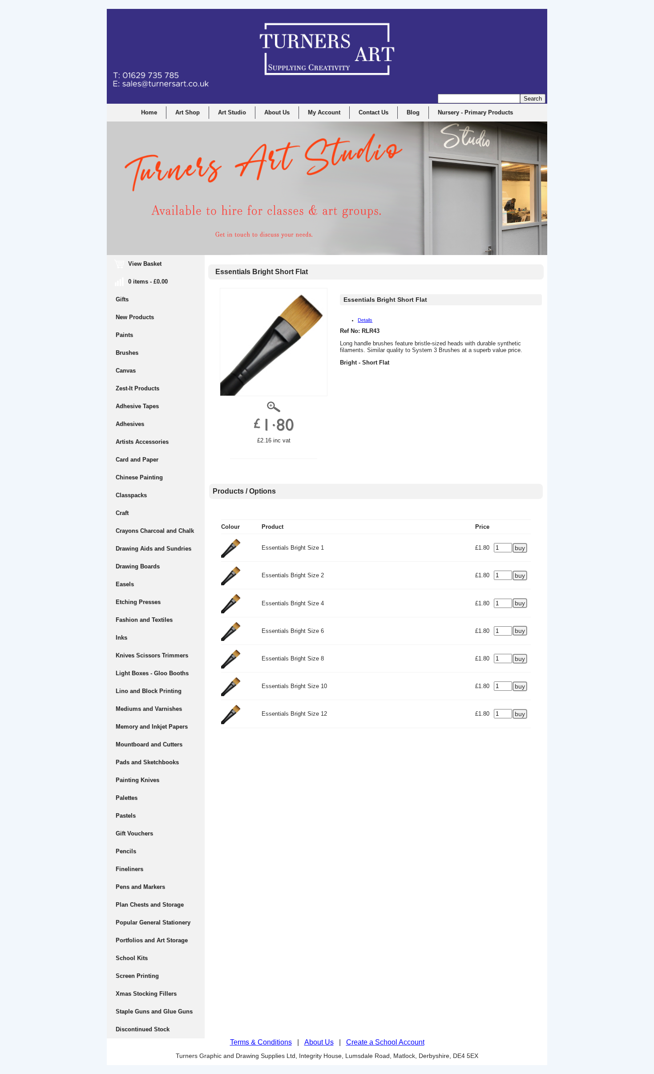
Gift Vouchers (134, 833)
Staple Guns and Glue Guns (154, 1011)
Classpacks (131, 495)
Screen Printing (137, 976)
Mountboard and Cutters (149, 744)
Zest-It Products (137, 388)
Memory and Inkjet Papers (152, 726)
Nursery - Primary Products (475, 112)
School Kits (132, 958)
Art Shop (187, 112)
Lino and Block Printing (149, 691)
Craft (122, 513)
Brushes (127, 352)
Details (365, 320)
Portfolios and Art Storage (152, 940)
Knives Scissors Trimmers (152, 655)
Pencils (126, 851)
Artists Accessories (142, 441)
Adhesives (130, 424)
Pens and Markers (140, 887)
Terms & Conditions (261, 1042)
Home (149, 112)
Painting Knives (137, 780)
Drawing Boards (138, 566)
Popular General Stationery (153, 922)
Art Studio (232, 112)
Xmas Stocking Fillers (146, 993)
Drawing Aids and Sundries (153, 548)
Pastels (126, 815)
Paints (124, 335)
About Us (277, 112)
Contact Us (373, 112)
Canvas (126, 370)
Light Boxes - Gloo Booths (152, 673)
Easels (125, 584)
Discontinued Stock (143, 1029)
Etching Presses (138, 602)
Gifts (122, 299)
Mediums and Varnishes (149, 708)
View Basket (138, 263)
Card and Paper (137, 459)
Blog (413, 112)
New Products (135, 317)
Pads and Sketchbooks (147, 762)
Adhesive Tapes (137, 406)
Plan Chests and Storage (150, 904)
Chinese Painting (139, 477)
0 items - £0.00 (142, 281)
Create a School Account (385, 1042)
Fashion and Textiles (144, 619)
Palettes (126, 797)
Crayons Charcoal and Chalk (155, 530)
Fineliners (129, 869)
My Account (324, 112)
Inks (121, 637)
